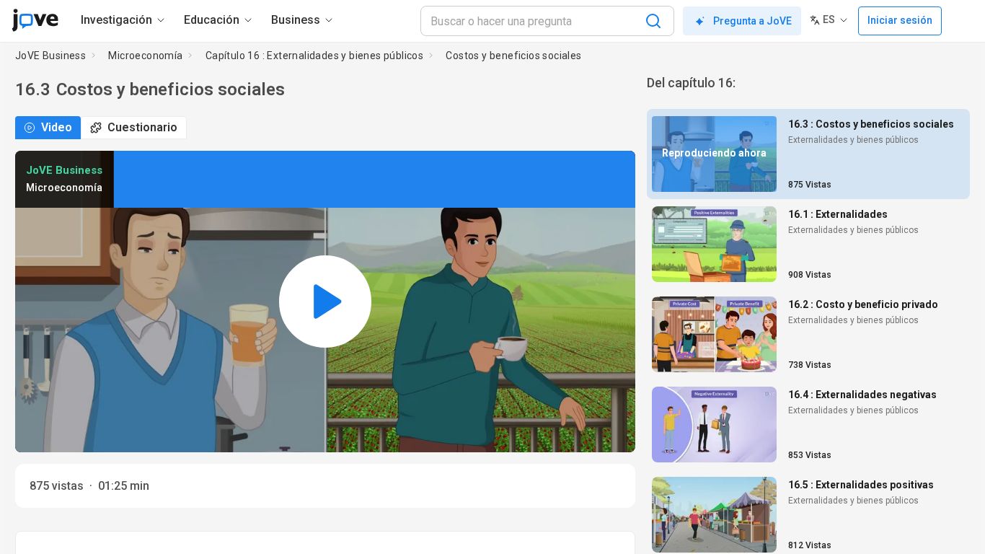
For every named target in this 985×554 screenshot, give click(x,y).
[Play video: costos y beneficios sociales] (325, 301)
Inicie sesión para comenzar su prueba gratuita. (260, 196)
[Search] (653, 20)
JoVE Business (50, 55)
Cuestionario (142, 127)
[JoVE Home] (35, 20)
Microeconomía (145, 55)
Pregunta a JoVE (752, 21)
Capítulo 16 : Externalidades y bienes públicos (314, 55)
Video (56, 127)
